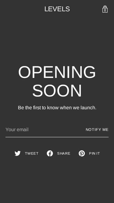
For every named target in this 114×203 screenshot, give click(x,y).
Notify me (97, 130)
